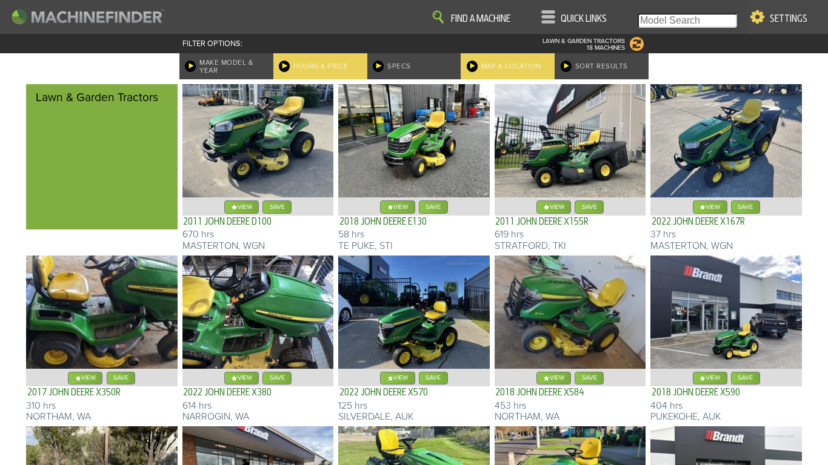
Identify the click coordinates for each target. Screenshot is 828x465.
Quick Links (584, 19)
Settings (788, 19)
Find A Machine (480, 19)
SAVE (277, 207)
